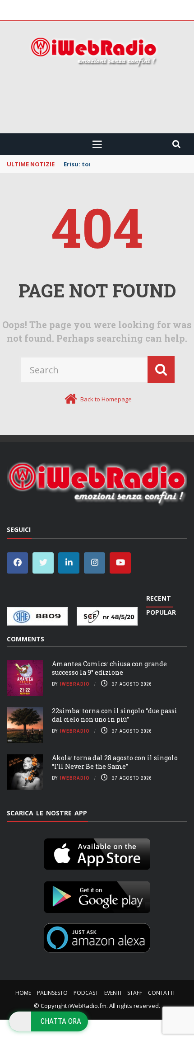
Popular (161, 612)
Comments (25, 639)
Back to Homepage (106, 399)
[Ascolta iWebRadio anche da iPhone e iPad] (97, 852)
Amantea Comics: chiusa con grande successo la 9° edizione (109, 667)
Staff (134, 993)
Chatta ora (61, 1021)
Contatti (161, 993)
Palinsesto (52, 993)
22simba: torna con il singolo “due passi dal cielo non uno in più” (114, 714)
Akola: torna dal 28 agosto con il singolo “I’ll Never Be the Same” (115, 761)
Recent (158, 598)
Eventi (112, 993)
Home (23, 993)
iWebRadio (75, 684)
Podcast (86, 993)
